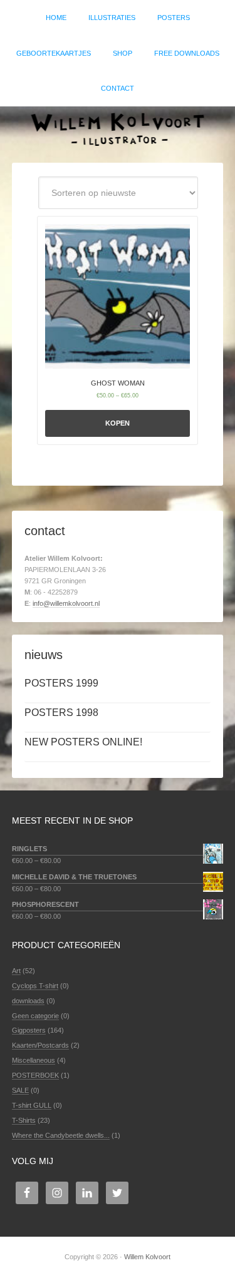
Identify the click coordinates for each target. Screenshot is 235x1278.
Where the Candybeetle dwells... (61, 1135)
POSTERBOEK (35, 1075)
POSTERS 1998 (61, 712)
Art (16, 970)
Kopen (117, 423)
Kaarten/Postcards (40, 1045)
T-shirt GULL (31, 1105)
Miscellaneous (33, 1060)
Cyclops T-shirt (35, 985)
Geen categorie (35, 1016)
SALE (20, 1090)
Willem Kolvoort (117, 128)
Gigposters (29, 1030)
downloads (28, 1001)
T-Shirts (24, 1120)
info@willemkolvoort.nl (66, 603)
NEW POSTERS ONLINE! (83, 742)
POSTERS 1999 (61, 683)
